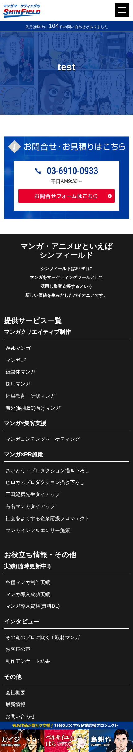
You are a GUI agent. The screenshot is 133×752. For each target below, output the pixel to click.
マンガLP (16, 360)
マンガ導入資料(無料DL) (33, 606)
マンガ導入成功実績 (28, 594)
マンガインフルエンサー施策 (38, 530)
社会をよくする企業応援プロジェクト (48, 518)
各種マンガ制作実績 (28, 582)
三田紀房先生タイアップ (33, 494)
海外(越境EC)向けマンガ (33, 408)
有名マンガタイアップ (30, 506)
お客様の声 (18, 649)
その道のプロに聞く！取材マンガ (43, 637)
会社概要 (15, 692)
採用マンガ (18, 383)
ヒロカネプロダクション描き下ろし (45, 482)
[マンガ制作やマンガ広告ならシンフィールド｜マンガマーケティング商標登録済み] (22, 16)
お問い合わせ (20, 716)
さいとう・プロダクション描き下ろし (48, 470)
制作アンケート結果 (28, 661)
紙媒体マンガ (20, 371)
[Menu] (122, 10)
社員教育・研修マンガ (30, 396)
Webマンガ (18, 348)
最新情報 (15, 704)
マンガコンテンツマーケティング (43, 439)
